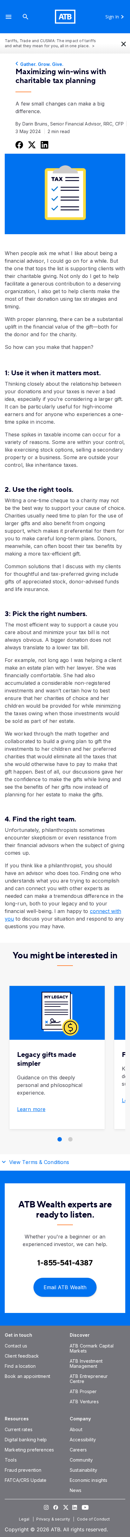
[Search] (25, 16)
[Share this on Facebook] (18, 144)
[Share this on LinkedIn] (44, 144)
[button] (8, 16)
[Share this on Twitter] (31, 144)
